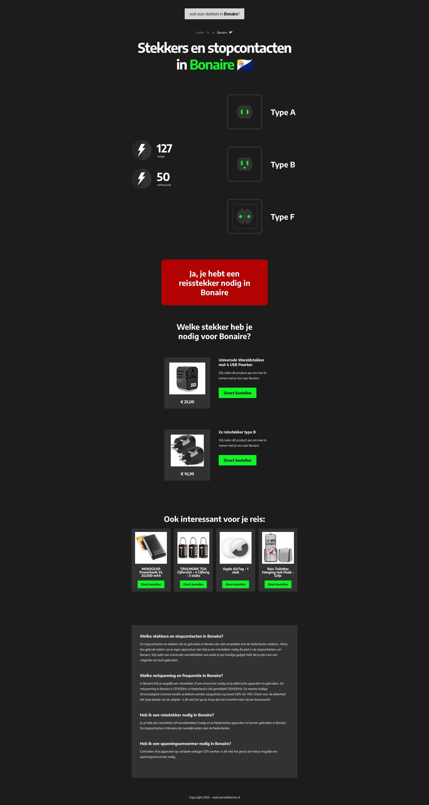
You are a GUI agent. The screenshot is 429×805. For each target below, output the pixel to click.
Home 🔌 (203, 32)
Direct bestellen (237, 393)
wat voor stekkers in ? (214, 13)
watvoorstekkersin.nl (226, 797)
